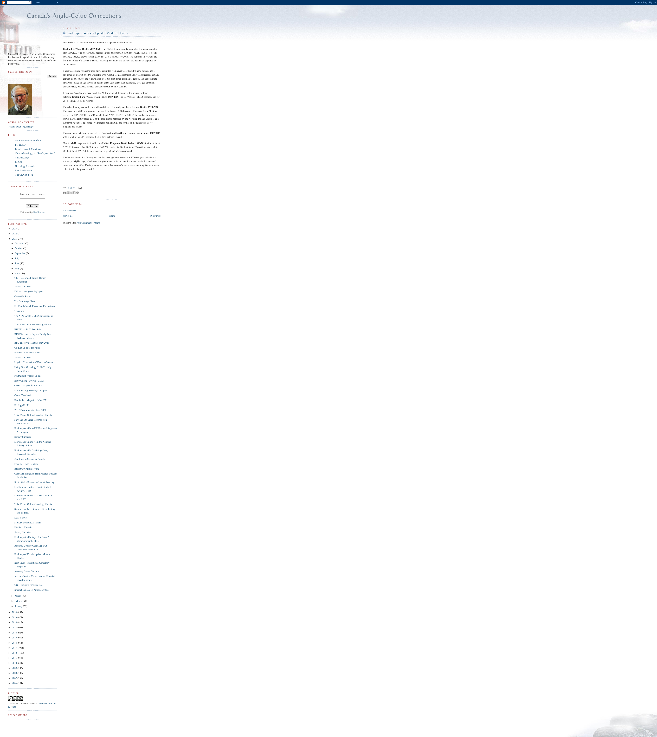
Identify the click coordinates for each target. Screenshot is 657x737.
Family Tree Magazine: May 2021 (30, 400)
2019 (14, 617)
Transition (19, 310)
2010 (14, 662)
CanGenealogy (22, 157)
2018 (14, 622)
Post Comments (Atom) (88, 222)
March (18, 595)
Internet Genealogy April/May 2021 (31, 589)
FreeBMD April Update (26, 463)
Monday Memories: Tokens (27, 522)
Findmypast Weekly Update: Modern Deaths (97, 33)
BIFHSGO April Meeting (26, 468)
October (19, 248)
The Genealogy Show (24, 301)
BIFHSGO (20, 144)
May (17, 268)
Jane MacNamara (23, 170)
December (20, 243)
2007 (14, 678)
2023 (14, 228)
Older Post (155, 215)
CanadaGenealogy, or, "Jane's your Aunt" (35, 153)
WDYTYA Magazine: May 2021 (30, 410)
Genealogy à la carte (25, 166)
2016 (14, 632)
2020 (14, 612)
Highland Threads (23, 527)
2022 (14, 233)
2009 (14, 668)
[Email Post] (79, 188)
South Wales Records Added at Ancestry (34, 482)
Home (112, 215)
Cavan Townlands (23, 395)
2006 (14, 683)
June (17, 263)
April (18, 273)
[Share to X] (71, 192)
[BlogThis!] (67, 192)
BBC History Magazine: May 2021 (31, 342)
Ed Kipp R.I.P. (21, 405)
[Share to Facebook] (74, 192)
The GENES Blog (24, 174)
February (19, 601)
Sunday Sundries (22, 286)
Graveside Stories (22, 296)
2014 (14, 642)
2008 (14, 673)
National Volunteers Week (27, 352)
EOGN (18, 161)
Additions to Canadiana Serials (29, 458)
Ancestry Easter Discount (26, 571)
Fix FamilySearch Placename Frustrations (34, 306)
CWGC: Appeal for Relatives (28, 385)
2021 (14, 238)
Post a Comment (69, 210)
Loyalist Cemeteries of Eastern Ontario (33, 362)
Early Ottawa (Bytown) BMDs (29, 380)
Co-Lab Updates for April (27, 347)
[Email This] (64, 192)
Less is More (20, 517)
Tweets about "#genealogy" (21, 126)
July (17, 258)
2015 (14, 637)
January (19, 606)
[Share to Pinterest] (77, 192)
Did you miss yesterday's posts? (30, 291)
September (20, 253)
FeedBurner (39, 212)
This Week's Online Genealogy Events (33, 324)
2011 (14, 657)
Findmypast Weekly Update (27, 375)
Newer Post (68, 215)
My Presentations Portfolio (28, 140)
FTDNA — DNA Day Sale (27, 329)
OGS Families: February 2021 (29, 584)
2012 (14, 652)
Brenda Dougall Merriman (28, 149)
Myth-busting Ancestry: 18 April (30, 390)
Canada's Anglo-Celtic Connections (74, 15)
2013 (14, 647)
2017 (14, 627)
